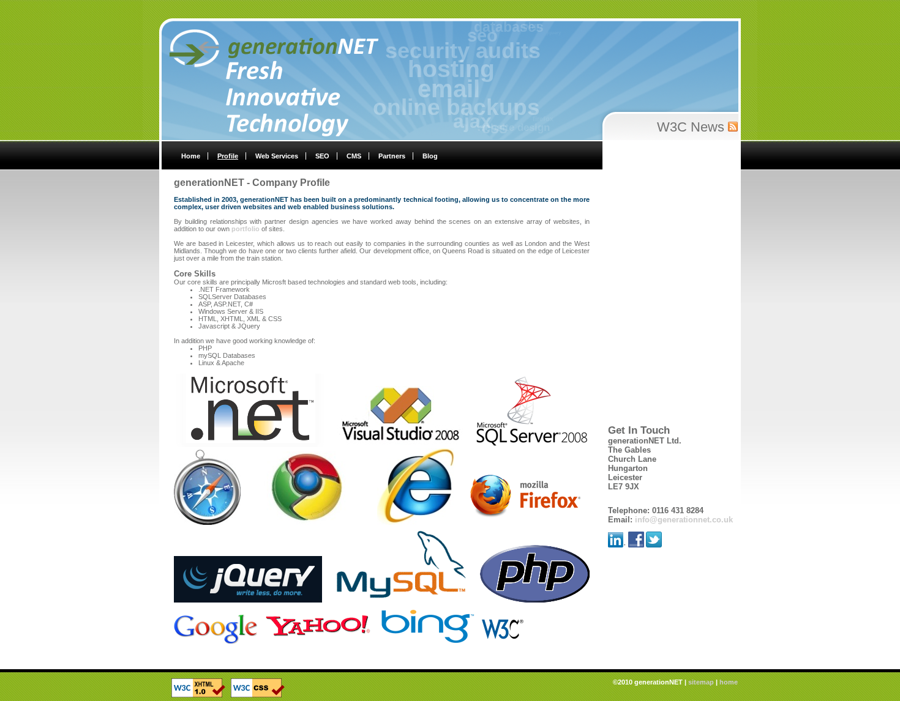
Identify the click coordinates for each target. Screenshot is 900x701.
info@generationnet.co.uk (684, 519)
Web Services (276, 156)
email (453, 103)
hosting (448, 83)
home (728, 682)
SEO (322, 156)
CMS (354, 156)
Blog (430, 156)
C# (558, 35)
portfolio (245, 228)
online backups (467, 118)
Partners (391, 156)
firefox (558, 108)
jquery (538, 27)
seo (467, 45)
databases (488, 32)
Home (190, 156)
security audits (453, 63)
